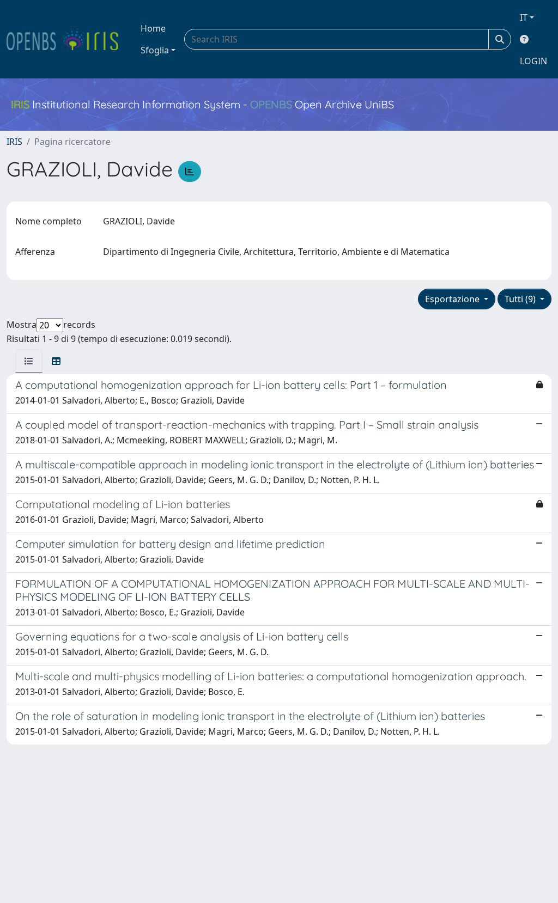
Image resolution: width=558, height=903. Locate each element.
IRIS (14, 142)
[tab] (29, 361)
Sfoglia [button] (155, 50)
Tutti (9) (521, 299)
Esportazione (453, 299)
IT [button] (523, 17)
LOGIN (533, 61)
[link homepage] (67, 39)
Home (153, 28)
